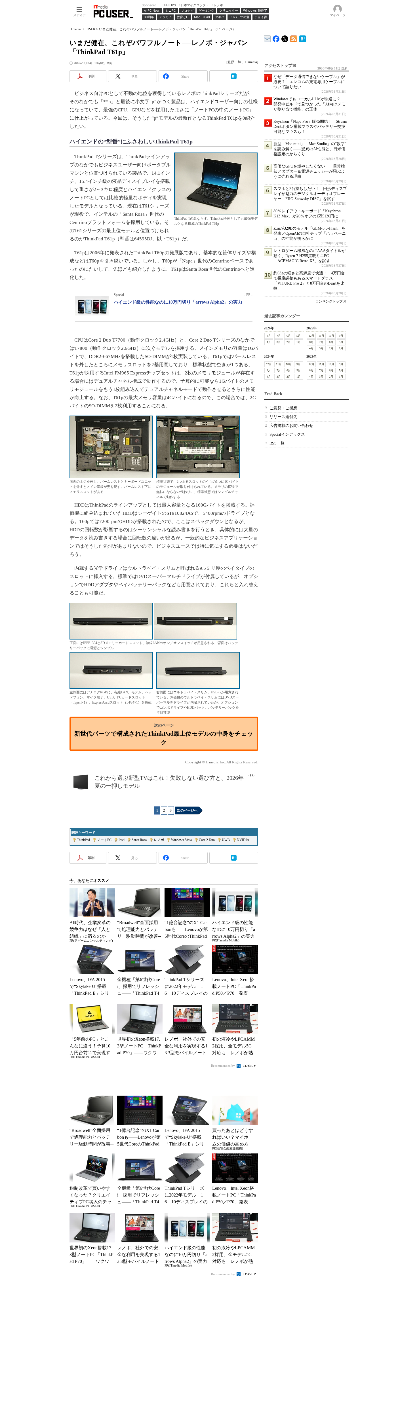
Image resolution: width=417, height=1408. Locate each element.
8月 (269, 335)
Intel (122, 840)
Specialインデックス (287, 434)
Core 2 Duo (207, 840)
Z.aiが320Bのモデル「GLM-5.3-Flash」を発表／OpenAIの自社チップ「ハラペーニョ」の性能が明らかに (309, 233)
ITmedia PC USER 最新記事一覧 (293, 37)
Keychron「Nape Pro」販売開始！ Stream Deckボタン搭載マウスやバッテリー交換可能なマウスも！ (310, 126)
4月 (269, 342)
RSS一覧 (277, 443)
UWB (226, 840)
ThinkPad (83, 840)
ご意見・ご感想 (283, 408)
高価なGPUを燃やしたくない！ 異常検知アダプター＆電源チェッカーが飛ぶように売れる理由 (309, 171)
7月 (279, 335)
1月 (298, 342)
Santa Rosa (139, 840)
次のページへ (187, 810)
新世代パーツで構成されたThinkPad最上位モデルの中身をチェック (163, 737)
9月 (341, 335)
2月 (289, 342)
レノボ (159, 840)
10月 (331, 335)
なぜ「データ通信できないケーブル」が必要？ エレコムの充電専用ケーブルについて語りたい (309, 82)
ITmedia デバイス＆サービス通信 (267, 37)
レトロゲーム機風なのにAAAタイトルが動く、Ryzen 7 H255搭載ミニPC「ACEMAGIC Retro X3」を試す (309, 256)
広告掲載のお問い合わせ (291, 426)
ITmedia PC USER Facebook (276, 37)
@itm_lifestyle (284, 37)
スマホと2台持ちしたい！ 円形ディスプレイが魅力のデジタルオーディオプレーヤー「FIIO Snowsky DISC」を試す (310, 194)
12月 (311, 335)
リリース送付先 (283, 417)
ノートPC (104, 840)
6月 (289, 335)
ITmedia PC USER (82, 29)
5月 (298, 335)
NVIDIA (243, 840)
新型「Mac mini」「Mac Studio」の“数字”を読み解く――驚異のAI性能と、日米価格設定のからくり (309, 149)
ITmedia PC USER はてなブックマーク (302, 37)
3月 (279, 342)
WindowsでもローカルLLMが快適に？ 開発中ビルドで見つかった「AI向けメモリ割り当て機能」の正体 (309, 104)
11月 (321, 335)
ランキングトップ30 (330, 301)
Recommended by (223, 1065)
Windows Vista (181, 840)
